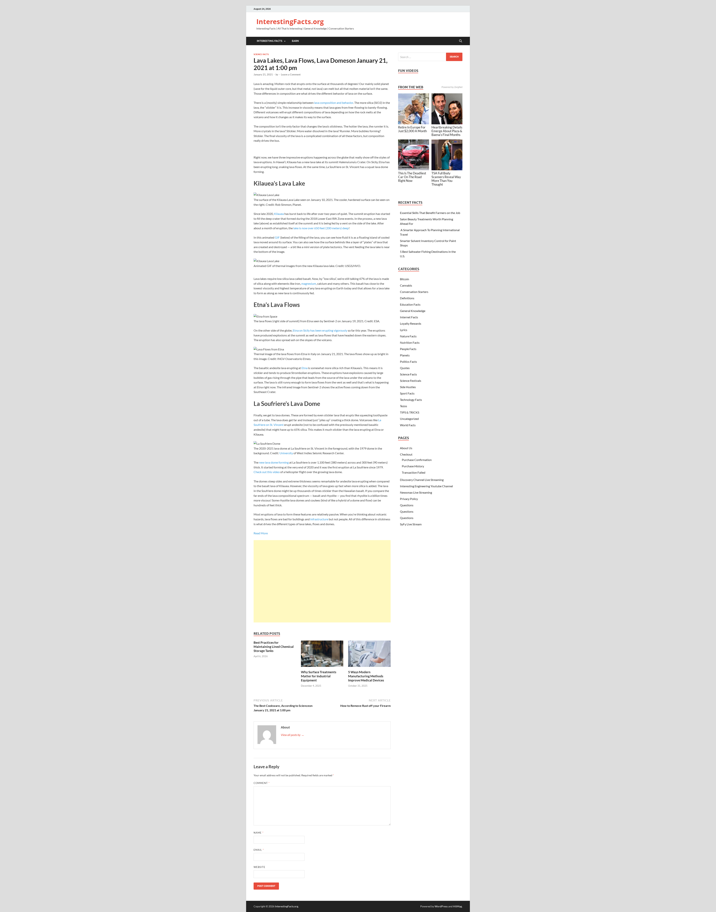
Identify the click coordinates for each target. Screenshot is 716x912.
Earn (295, 40)
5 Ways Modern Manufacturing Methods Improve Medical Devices (366, 676)
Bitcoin (404, 279)
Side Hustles (408, 387)
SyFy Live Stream (411, 524)
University (286, 453)
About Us (406, 448)
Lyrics (403, 330)
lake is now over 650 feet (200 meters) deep (321, 228)
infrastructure (319, 519)
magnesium (308, 283)
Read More (261, 533)
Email (259, 849)
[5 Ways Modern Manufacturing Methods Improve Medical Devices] (369, 655)
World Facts (408, 425)
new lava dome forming (274, 462)
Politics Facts (408, 361)
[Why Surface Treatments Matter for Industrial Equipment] (322, 655)
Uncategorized (409, 418)
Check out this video (267, 472)
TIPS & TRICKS (409, 412)
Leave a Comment (291, 74)
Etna (304, 368)
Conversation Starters (414, 291)
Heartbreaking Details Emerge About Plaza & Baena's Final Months (446, 131)
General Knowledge (412, 311)
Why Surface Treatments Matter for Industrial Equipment (318, 676)
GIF (277, 237)
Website (259, 867)
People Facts (408, 349)
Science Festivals (410, 380)
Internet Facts (409, 317)
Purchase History (413, 466)
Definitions (407, 298)
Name (258, 832)
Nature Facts (408, 336)
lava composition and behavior (333, 102)
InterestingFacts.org (290, 21)
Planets (405, 355)
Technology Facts (411, 399)
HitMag (457, 906)
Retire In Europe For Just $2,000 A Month (412, 129)
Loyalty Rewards (410, 323)
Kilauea (279, 213)
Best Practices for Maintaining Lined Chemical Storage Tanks (274, 647)
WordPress (441, 906)
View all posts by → (292, 735)
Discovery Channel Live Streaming (422, 479)
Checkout (406, 454)
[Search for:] (430, 57)
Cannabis (406, 285)
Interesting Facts (269, 40)
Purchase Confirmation (417, 460)
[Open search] (460, 41)
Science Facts (261, 54)
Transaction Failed (413, 472)
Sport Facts (407, 393)
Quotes (405, 368)
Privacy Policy (409, 499)
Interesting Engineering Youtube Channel (426, 486)
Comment (262, 783)
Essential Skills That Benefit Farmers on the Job (430, 213)
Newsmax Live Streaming (416, 492)
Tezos (403, 406)
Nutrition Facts (410, 342)
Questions (406, 505)
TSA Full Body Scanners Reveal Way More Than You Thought (446, 178)
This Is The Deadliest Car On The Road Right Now (412, 177)
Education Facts (410, 304)
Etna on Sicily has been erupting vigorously (320, 330)
